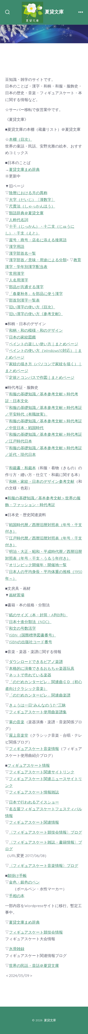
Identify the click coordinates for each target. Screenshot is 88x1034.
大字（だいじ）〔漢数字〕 (32, 199)
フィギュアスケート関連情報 (34, 822)
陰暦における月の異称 (28, 192)
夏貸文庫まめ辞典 (24, 169)
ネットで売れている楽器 (30, 675)
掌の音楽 (16, 721)
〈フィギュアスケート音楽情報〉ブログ (43, 865)
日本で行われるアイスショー (34, 802)
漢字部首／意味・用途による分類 (38, 259)
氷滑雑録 (16, 948)
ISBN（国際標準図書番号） (32, 635)
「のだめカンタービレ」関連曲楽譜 (39, 695)
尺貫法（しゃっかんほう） (32, 206)
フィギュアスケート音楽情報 (34, 748)
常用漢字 (16, 273)
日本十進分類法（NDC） (30, 621)
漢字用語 (16, 246)
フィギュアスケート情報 (28, 765)
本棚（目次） (20, 139)
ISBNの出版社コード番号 (30, 641)
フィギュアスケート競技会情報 (36, 932)
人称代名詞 (18, 219)
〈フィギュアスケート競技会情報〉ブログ (45, 832)
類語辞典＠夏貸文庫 (26, 213)
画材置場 (16, 595)
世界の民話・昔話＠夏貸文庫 (34, 965)
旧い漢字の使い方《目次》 (32, 307)
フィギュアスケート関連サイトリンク (41, 772)
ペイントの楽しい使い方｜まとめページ (43, 343)
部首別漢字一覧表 (24, 300)
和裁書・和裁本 (22, 467)
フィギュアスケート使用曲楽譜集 (38, 711)
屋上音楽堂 (18, 735)
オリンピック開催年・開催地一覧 (38, 564)
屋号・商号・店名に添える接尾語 (38, 239)
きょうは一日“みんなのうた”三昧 (37, 705)
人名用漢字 (18, 280)
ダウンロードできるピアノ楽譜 (36, 661)
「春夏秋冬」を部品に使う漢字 (36, 293)
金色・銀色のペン (24, 882)
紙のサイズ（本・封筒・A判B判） (38, 615)
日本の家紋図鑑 (22, 337)
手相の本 (16, 895)
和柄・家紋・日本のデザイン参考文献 (41, 481)
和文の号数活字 (22, 628)
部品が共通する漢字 (26, 286)
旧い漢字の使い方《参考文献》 (36, 313)
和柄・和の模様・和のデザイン (36, 330)
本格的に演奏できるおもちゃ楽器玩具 (41, 668)
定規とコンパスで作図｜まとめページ (41, 377)
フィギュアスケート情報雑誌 (34, 792)
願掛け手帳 (17, 875)
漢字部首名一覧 (22, 253)
